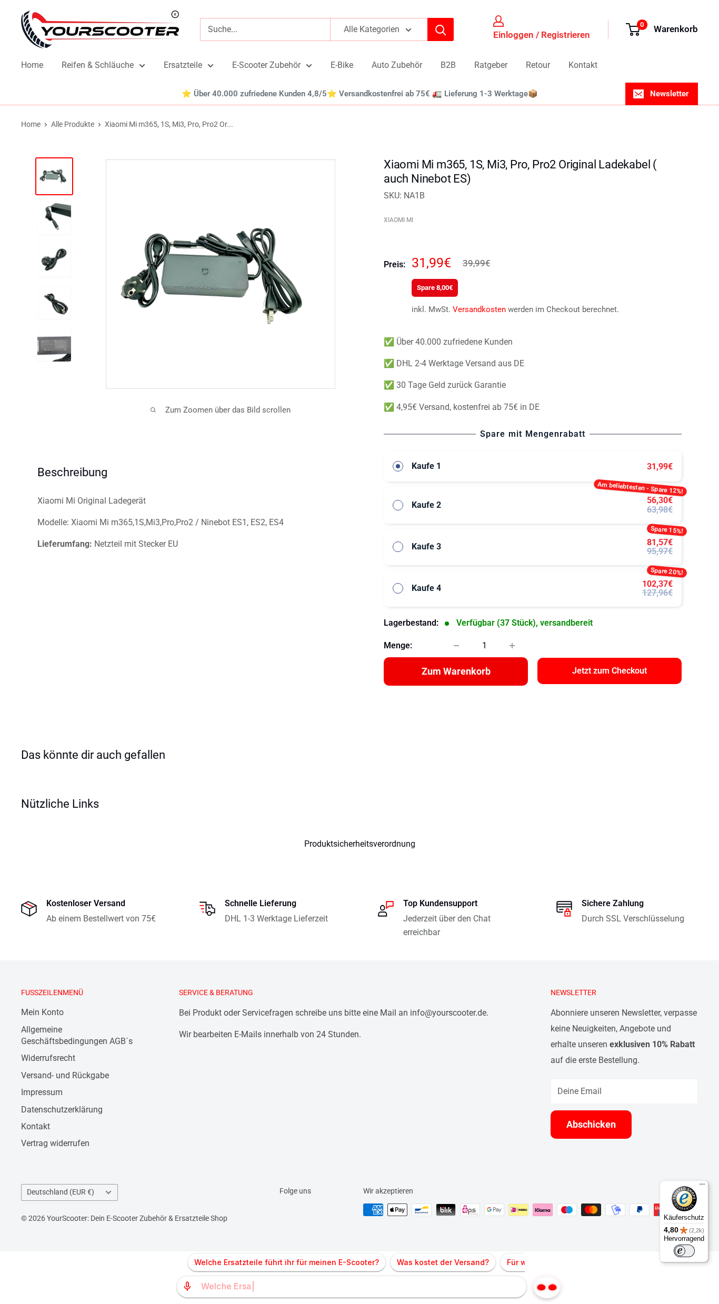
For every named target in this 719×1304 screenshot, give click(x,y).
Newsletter (669, 93)
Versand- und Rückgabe (65, 1075)
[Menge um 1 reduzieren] (456, 646)
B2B (448, 65)
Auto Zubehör (397, 65)
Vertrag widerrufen (55, 1143)
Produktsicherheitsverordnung (359, 844)
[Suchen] (440, 29)
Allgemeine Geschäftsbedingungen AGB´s (77, 1035)
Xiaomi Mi (398, 220)
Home (32, 65)
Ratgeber (490, 65)
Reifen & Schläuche (98, 65)
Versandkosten (479, 309)
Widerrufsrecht (48, 1058)
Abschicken (591, 1124)
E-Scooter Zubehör (266, 65)
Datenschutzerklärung (62, 1110)
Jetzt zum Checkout (609, 671)
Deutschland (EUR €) (60, 1192)
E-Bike (342, 65)
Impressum (42, 1092)
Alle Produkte (72, 124)
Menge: (398, 645)
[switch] (684, 1251)
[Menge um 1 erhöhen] (512, 646)
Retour (538, 65)
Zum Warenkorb (456, 671)
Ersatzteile (183, 65)
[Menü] (702, 1186)
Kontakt (582, 65)
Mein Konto (42, 1012)
